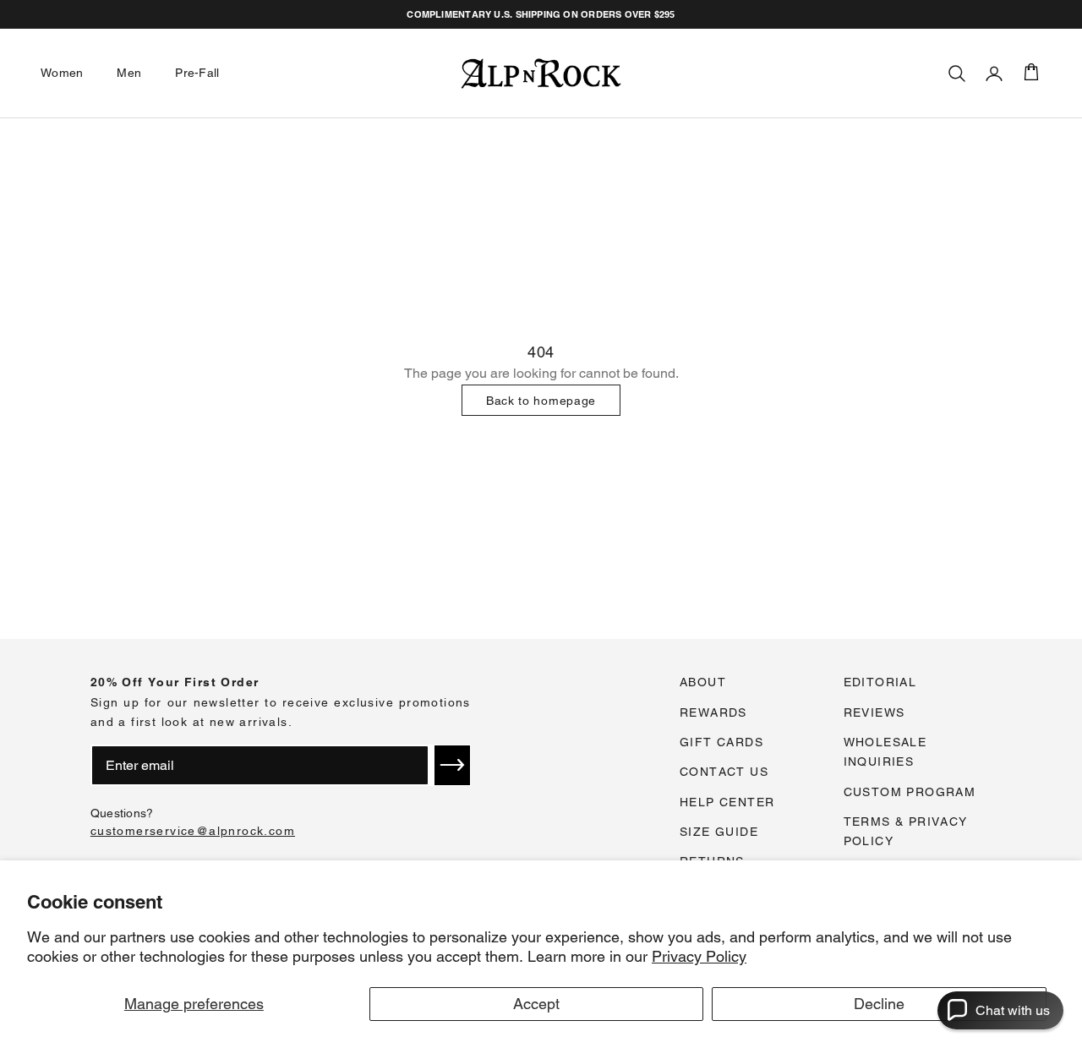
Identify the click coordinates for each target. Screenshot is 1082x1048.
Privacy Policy (699, 956)
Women (62, 72)
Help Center (727, 802)
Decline (879, 1004)
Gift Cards (721, 742)
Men (129, 72)
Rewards (713, 712)
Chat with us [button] (1012, 1010)
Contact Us (724, 771)
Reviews (874, 712)
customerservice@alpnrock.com (192, 831)
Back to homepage (541, 400)
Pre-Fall (197, 72)
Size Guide (719, 831)
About (703, 682)
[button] (452, 765)
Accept (536, 1004)
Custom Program (910, 792)
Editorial (880, 682)
